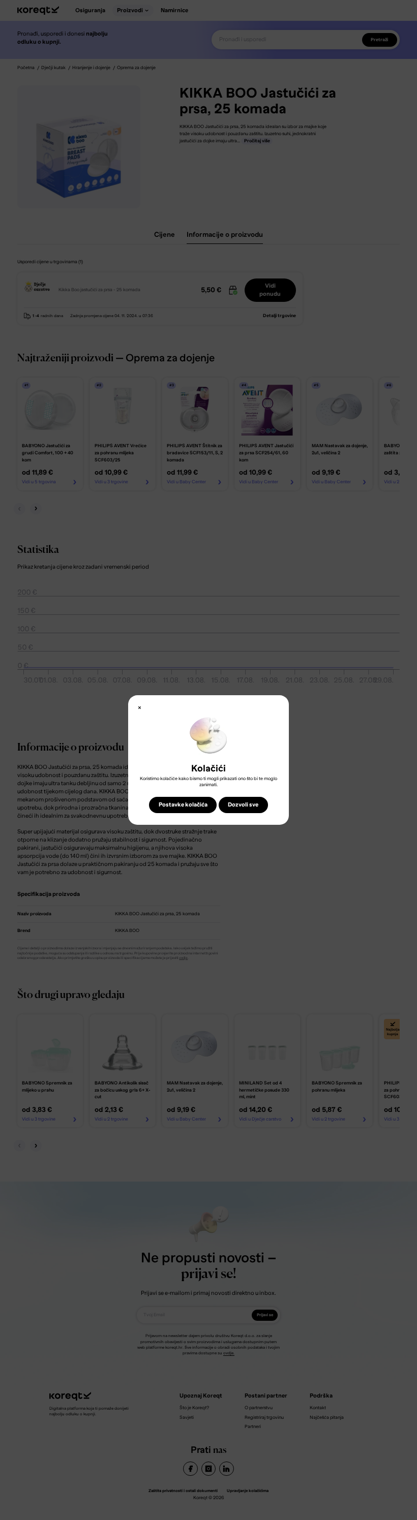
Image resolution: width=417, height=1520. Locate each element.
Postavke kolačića (183, 804)
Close (139, 707)
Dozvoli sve (243, 804)
